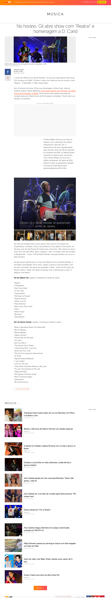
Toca (95, 7)
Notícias (24, 7)
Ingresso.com (18, 2)
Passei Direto (40, 2)
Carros (35, 7)
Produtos (8, 7)
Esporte (51, 7)
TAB (89, 7)
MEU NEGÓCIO (32, 2)
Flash (13, 7)
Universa (62, 7)
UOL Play (52, 2)
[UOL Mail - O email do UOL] (88, 2)
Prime (92, 7)
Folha (47, 7)
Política (30, 7)
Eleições (18, 7)
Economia (41, 7)
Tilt (72, 7)
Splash (56, 7)
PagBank (46, 2)
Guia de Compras (103, 7)
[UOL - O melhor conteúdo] (8, 2)
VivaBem (68, 7)
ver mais (39, 588)
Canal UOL (80, 7)
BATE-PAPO (25, 2)
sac (84, 2)
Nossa (86, 7)
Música (55, 14)
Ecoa (75, 7)
